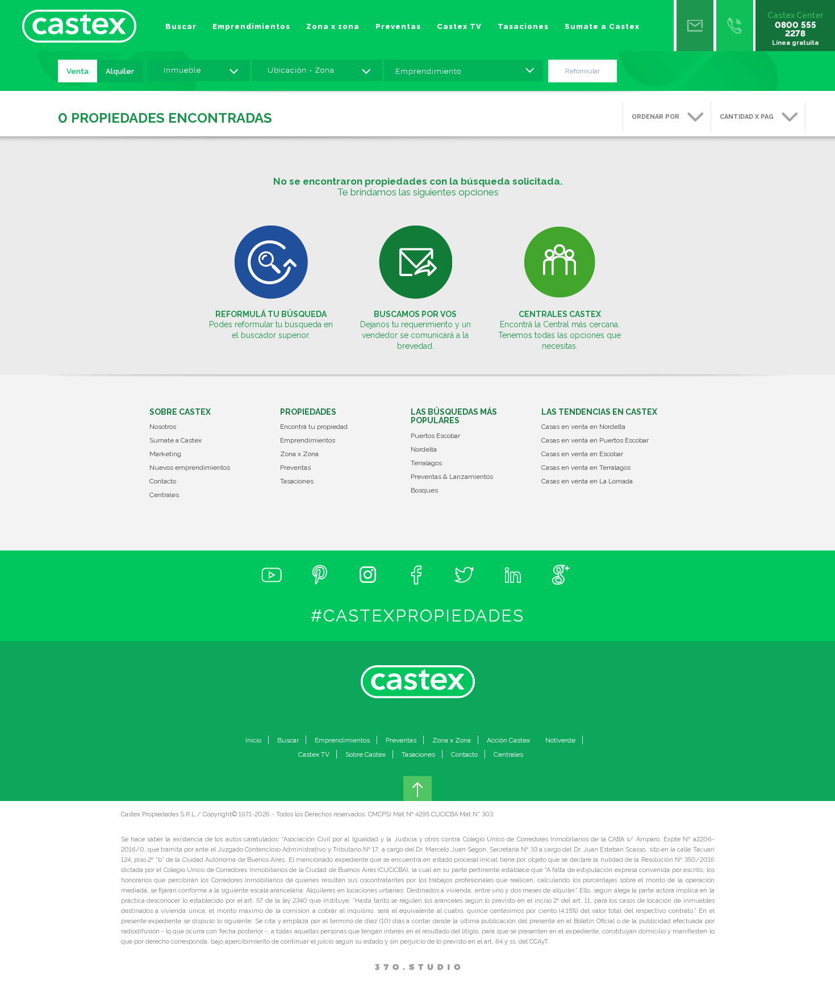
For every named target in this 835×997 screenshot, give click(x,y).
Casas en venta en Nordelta (583, 427)
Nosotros (162, 427)
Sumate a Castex (602, 26)
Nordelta (424, 449)
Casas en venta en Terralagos (586, 468)
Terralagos (426, 463)
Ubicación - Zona (301, 70)
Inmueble (182, 70)
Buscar (181, 26)
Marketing (165, 454)
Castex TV (459, 26)
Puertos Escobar (435, 436)
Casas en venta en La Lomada (587, 481)
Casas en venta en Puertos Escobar (595, 440)
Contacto (162, 481)
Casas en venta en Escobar (582, 454)
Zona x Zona (299, 454)
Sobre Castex (365, 754)
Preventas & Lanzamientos (452, 477)
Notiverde (560, 740)
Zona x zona (333, 26)
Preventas (398, 26)
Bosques (424, 490)
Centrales (164, 495)
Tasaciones (523, 26)
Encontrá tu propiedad (314, 427)
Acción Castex (508, 740)
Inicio (253, 740)
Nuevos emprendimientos (189, 468)
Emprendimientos (251, 26)
